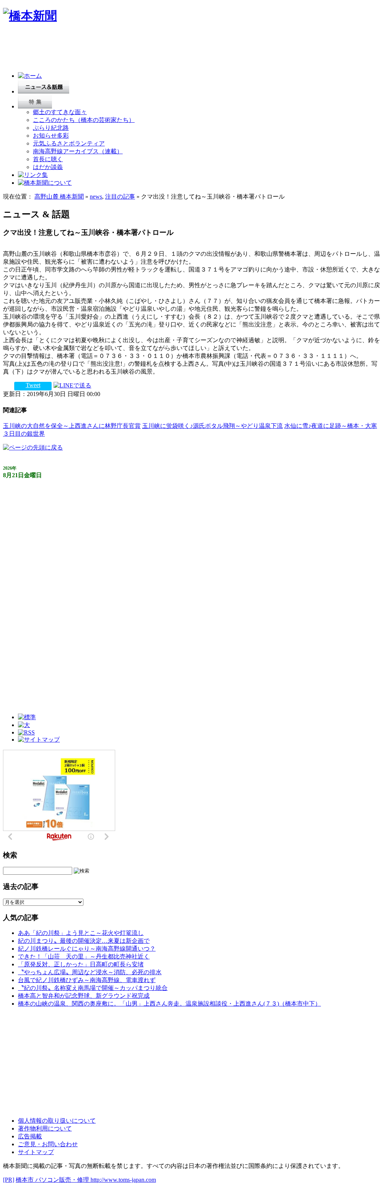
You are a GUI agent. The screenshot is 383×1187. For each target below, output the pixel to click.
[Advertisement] (139, 49)
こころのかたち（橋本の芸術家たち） (84, 120)
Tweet (33, 385)
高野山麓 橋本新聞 (59, 196)
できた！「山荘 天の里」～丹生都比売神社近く (84, 956)
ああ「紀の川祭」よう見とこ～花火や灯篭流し (81, 933)
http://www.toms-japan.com (123, 1180)
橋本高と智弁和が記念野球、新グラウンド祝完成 (84, 996)
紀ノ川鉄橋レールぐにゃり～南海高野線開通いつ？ (87, 948)
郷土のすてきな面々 (60, 112)
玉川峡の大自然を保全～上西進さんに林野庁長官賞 (72, 426)
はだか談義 (48, 167)
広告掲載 (30, 1136)
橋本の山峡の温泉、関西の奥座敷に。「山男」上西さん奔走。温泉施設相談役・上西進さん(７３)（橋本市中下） (169, 1003)
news (96, 196)
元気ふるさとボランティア (69, 143)
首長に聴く (48, 159)
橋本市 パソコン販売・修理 (53, 1180)
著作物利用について (45, 1128)
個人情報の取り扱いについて (57, 1120)
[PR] (8, 1180)
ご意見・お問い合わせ (48, 1144)
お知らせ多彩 (51, 135)
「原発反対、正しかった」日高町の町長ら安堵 (81, 964)
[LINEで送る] (72, 385)
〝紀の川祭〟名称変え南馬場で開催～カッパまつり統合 (93, 988)
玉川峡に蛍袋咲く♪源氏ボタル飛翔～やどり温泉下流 (212, 426)
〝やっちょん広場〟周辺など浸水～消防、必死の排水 (90, 972)
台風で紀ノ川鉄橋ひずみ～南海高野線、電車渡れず (87, 980)
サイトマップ (36, 1152)
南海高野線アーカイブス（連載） (78, 151)
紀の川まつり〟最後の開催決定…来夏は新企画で (84, 941)
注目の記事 (120, 196)
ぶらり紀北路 (51, 128)
